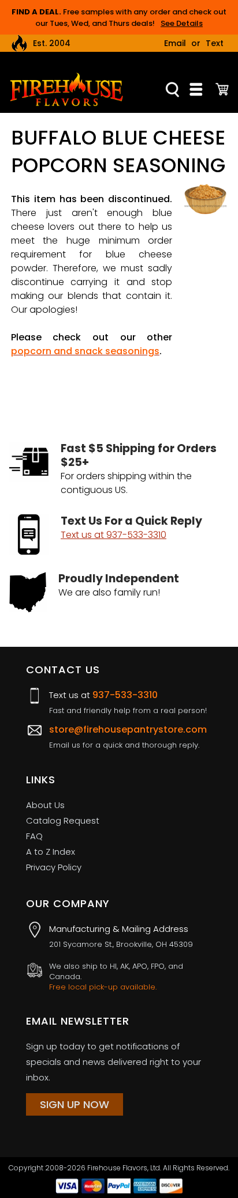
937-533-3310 (125, 695)
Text (215, 43)
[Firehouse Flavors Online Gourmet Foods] (66, 89)
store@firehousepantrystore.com (128, 729)
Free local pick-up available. (103, 987)
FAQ (34, 836)
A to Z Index (50, 852)
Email (175, 43)
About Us (45, 805)
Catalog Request (62, 820)
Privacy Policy (53, 867)
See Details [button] (182, 23)
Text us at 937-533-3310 (113, 534)
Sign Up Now (74, 1104)
